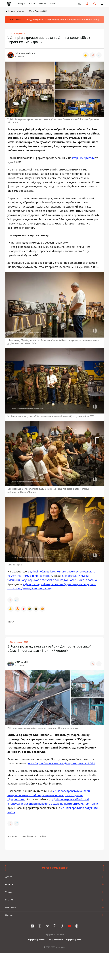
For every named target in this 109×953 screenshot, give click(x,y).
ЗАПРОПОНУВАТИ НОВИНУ (55, 868)
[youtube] (69, 926)
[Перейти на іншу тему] (87, 3)
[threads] (76, 926)
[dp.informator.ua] (9, 3)
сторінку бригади (83, 158)
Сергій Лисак (29, 836)
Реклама (52, 3)
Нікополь (12, 836)
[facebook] (32, 926)
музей (10, 622)
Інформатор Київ (56, 940)
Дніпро (21, 3)
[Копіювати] (99, 55)
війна (43, 836)
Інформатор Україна (36, 940)
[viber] (54, 926)
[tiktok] (62, 926)
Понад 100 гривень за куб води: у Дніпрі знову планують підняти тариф (62, 19)
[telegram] (47, 926)
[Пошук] (94, 3)
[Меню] (102, 3)
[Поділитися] (92, 55)
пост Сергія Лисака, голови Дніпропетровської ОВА (61, 763)
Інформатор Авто (73, 940)
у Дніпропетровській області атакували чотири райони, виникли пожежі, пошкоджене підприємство (48, 795)
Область (31, 3)
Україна (42, 3)
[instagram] (39, 926)
